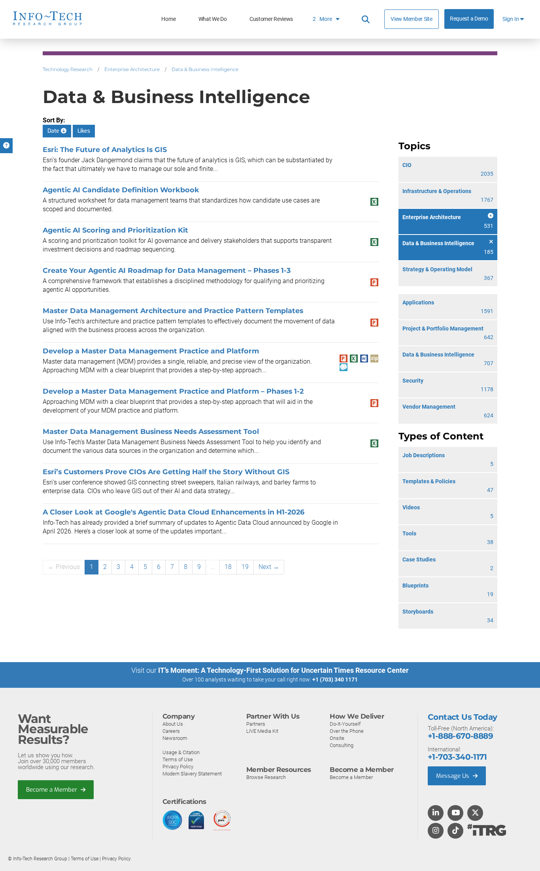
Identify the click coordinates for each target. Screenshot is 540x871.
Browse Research (266, 777)
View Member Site (411, 19)
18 (228, 567)
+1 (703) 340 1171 (335, 679)
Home (168, 19)
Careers (171, 731)
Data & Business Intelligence (205, 69)
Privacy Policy (177, 767)
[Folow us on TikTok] (455, 831)
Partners (255, 724)
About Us (172, 724)
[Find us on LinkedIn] (435, 813)
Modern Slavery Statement (192, 774)
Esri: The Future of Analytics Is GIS (105, 149)
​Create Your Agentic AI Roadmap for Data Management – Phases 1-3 (167, 270)
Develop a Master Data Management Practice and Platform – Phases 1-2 (173, 391)
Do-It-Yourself (345, 724)
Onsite (337, 738)
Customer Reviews (271, 19)
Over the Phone (347, 731)
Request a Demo (469, 18)
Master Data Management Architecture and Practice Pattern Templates (173, 310)
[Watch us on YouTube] (455, 813)
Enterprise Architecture (132, 69)
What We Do (212, 19)
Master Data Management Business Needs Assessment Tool (151, 431)
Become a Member (52, 790)
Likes (83, 131)
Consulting (341, 745)
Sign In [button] (511, 19)
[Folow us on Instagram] (435, 831)
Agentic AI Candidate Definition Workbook (121, 190)
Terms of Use (177, 759)
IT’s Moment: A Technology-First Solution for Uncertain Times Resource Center (283, 670)
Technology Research (68, 69)
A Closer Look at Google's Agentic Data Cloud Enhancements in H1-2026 (173, 512)
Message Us (453, 776)
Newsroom (174, 738)
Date (54, 131)
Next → (269, 567)
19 (245, 567)
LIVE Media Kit (262, 731)
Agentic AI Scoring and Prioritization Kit (115, 230)
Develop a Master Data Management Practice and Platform (151, 351)
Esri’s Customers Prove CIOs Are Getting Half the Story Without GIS (166, 471)
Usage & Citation (181, 752)
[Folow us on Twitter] (475, 813)
